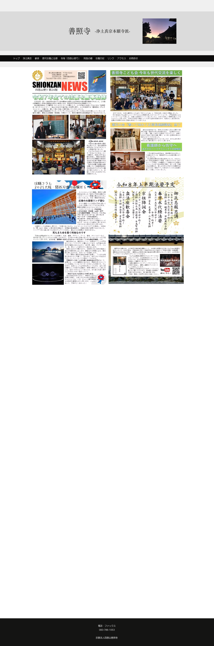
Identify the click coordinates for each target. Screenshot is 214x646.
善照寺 (79, 31)
